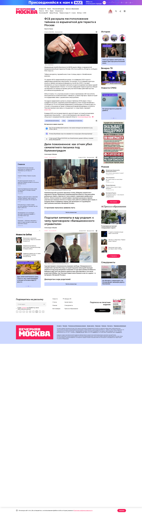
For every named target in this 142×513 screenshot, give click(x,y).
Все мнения (113, 202)
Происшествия (58, 32)
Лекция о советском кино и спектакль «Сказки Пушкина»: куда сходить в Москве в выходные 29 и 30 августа (28, 198)
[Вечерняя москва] (34, 332)
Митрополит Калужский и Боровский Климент (113, 171)
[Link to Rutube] (40, 311)
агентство (47, 110)
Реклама (65, 325)
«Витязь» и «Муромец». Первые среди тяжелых (116, 240)
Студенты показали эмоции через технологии (115, 232)
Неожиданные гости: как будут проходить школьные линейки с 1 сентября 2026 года (26, 214)
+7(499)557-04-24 (80, 332)
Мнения (105, 167)
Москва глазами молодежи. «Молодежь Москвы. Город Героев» (113, 78)
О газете (59, 325)
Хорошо (121, 510)
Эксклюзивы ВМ (43, 13)
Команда (104, 325)
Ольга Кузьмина (110, 177)
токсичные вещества (84, 117)
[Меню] (124, 11)
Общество (20, 193)
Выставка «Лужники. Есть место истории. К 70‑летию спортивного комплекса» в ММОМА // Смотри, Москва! (106, 38)
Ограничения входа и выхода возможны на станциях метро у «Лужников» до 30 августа (26, 169)
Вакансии (98, 325)
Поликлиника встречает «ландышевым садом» (109, 227)
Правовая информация (120, 325)
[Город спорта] (110, 11)
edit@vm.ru (95, 332)
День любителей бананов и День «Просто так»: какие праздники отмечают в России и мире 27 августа (27, 279)
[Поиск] (116, 11)
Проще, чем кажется (110, 95)
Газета (49, 9)
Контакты (110, 325)
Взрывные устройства (75, 120)
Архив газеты (68, 302)
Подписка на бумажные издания (77, 325)
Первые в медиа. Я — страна (67, 13)
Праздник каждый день (25, 263)
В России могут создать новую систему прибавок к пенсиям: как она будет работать (27, 206)
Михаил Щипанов (110, 185)
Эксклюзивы (107, 46)
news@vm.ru (119, 332)
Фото (47, 11)
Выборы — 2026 (81, 13)
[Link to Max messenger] (17, 311)
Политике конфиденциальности (83, 510)
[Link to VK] (20, 311)
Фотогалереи (56, 308)
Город (19, 172)
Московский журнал (58, 9)
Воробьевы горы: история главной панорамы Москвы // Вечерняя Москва (114, 38)
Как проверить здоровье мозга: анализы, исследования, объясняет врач (113, 50)
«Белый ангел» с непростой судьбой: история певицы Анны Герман (122, 38)
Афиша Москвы (53, 13)
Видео (52, 11)
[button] (19, 267)
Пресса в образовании (72, 9)
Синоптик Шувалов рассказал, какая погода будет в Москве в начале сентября (27, 190)
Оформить (102, 310)
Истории (105, 32)
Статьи (55, 302)
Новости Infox (24, 234)
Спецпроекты (59, 11)
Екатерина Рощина (111, 193)
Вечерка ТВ (42, 9)
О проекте (114, 256)
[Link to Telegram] (33, 311)
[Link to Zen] (27, 311)
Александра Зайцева (50, 154)
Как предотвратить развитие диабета (113, 99)
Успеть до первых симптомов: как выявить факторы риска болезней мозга (113, 61)
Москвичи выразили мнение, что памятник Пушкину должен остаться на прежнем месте (28, 182)
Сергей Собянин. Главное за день (27, 176)
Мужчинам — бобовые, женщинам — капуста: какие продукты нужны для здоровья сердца (27, 222)
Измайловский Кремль (52, 120)
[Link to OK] (23, 311)
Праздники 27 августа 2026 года (28, 267)
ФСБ (64, 120)
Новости (41, 11)
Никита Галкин (48, 29)
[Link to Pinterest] (43, 311)
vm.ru (85, 331)
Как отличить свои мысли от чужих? (115, 173)
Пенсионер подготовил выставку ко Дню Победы (115, 248)
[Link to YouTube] (30, 311)
